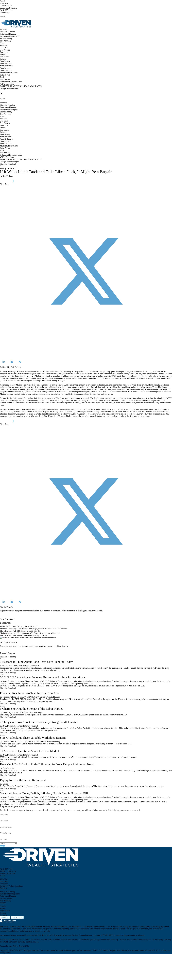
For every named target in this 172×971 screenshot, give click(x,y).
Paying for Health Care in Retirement (23, 780)
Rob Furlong (16, 367)
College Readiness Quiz (9, 88)
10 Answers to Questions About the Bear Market (29, 751)
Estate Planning (6, 38)
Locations (4, 52)
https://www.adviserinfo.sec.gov (81, 939)
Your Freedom (5, 70)
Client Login (5, 12)
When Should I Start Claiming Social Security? (18, 626)
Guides (3, 913)
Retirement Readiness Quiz (11, 82)
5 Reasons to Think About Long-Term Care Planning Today (36, 661)
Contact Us (4, 617)
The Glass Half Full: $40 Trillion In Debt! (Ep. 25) (20, 631)
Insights (3, 59)
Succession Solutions (8, 8)
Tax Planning (5, 41)
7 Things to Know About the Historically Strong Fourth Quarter (39, 722)
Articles (3, 906)
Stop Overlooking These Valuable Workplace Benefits (33, 737)
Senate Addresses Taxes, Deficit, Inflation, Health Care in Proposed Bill (44, 793)
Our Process (5, 50)
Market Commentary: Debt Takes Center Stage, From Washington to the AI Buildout (33, 629)
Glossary (3, 915)
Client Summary (17, 917)
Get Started (4, 651)
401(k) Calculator (7, 84)
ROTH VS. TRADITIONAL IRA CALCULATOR (21, 86)
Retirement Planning (8, 34)
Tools (2, 77)
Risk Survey (5, 79)
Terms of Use (24, 946)
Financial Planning (7, 32)
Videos (3, 908)
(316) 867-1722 (6, 10)
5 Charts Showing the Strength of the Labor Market (31, 708)
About (2, 43)
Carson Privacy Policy (9, 946)
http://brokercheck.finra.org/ (107, 939)
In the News (5, 75)
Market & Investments (9, 72)
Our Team (4, 48)
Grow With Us (6, 6)
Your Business (5, 63)
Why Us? (4, 45)
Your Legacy (5, 68)
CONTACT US (6, 91)
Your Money (5, 61)
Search (2, 1)
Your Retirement (6, 66)
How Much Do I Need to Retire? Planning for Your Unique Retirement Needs (47, 764)
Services (3, 29)
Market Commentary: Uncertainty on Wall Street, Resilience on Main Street (30, 633)
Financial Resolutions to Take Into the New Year (29, 693)
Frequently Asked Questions (11, 886)
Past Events (4, 57)
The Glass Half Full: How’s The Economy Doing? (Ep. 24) (23, 635)
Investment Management (10, 36)
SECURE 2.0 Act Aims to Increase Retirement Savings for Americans (42, 677)
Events (2, 54)
